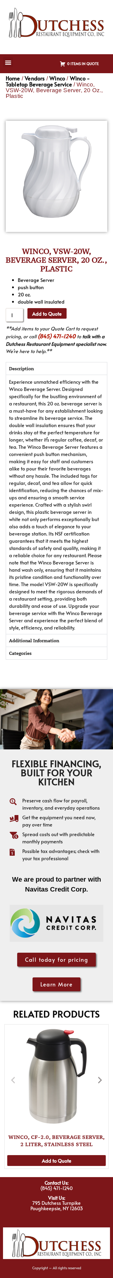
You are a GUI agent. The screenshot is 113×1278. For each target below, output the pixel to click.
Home (13, 78)
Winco (57, 78)
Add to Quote (47, 313)
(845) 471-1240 (57, 336)
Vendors (35, 78)
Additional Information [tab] (34, 640)
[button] (8, 62)
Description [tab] (21, 368)
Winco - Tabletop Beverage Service (48, 81)
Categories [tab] (20, 653)
